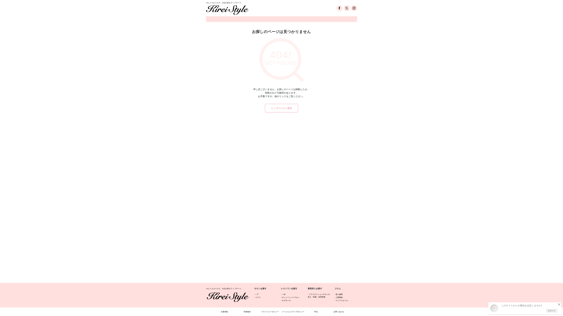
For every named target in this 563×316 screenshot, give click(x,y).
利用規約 (247, 311)
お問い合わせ (338, 311)
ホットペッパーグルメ (291, 297)
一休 (283, 294)
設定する (552, 310)
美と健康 (339, 294)
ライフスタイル (342, 300)
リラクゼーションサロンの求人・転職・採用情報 (319, 295)
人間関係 (339, 297)
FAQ (316, 311)
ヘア (257, 294)
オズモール (286, 300)
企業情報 (224, 311)
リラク (258, 297)
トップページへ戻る (281, 108)
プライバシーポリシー (270, 311)
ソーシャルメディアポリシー (293, 311)
